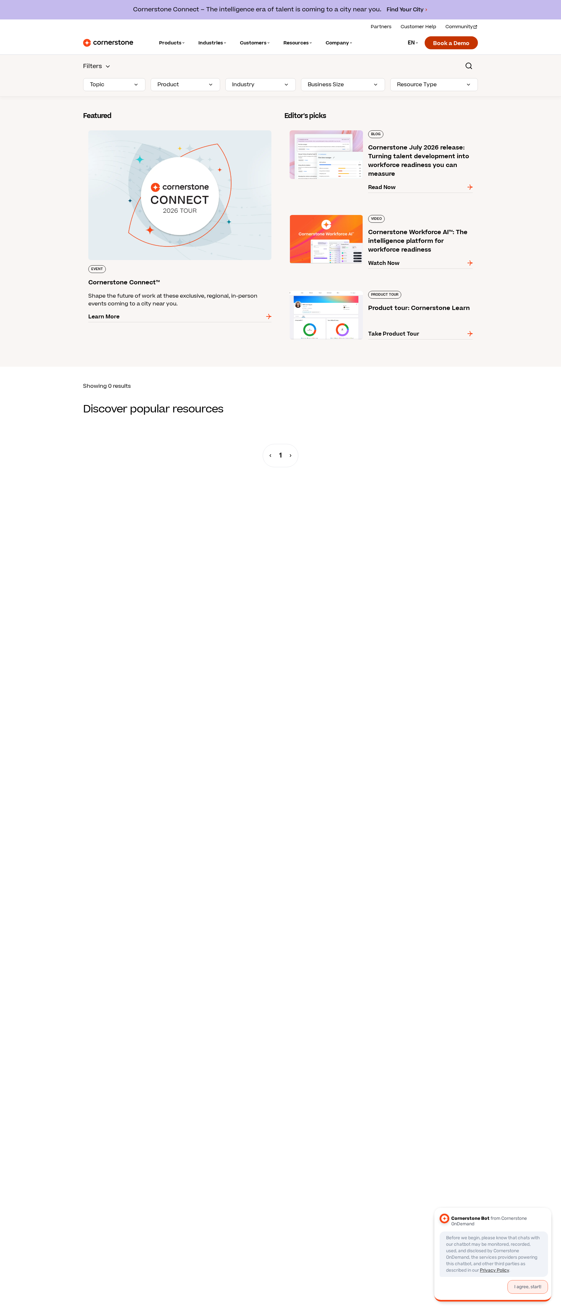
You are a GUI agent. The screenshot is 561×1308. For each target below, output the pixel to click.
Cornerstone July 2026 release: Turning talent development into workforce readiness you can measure (369, 133)
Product (168, 85)
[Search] (469, 66)
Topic (97, 85)
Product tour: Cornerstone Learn (328, 289)
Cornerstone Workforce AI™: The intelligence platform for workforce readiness (375, 217)
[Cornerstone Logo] (108, 43)
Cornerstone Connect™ (114, 129)
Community (459, 26)
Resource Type (417, 85)
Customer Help (418, 26)
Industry (243, 85)
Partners (381, 26)
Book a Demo (451, 43)
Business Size (326, 85)
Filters (92, 66)
